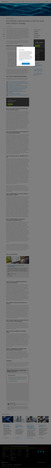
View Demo (9, 275)
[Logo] (6, 1)
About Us (30, 1)
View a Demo (38, 57)
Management (4, 454)
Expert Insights (7, 446)
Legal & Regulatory (12, 459)
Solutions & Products (17, 1)
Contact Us (27, 456)
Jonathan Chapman (9, 26)
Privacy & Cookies (9, 464)
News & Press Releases (5, 456)
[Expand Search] (45, 1)
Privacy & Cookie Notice (23, 379)
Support (27, 451)
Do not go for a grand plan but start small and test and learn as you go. (18, 81)
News (26, 1)
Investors (35, 1)
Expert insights (36, 31)
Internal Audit (36, 33)
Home (3, 446)
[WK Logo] (5, 462)
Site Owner (19, 454)
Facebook (40, 451)
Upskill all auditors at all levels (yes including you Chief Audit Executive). (18, 87)
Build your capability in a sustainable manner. (15, 93)
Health (11, 451)
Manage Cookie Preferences (12, 381)
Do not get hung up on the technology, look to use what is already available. (18, 83)
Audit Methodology (37, 35)
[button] (3, 28)
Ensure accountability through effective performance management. (17, 88)
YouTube (43, 451)
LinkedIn (38, 451)
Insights (23, 1)
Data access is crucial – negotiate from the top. (15, 84)
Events (3, 457)
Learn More (9, 104)
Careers (39, 1)
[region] (26, 56)
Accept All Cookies (25, 63)
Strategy (3, 451)
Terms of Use (4, 464)
